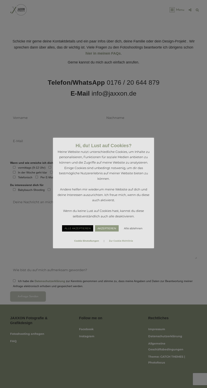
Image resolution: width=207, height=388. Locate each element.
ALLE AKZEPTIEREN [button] (77, 228)
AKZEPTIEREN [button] (106, 228)
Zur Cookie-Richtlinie (121, 241)
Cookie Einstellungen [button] (86, 241)
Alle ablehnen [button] (133, 228)
